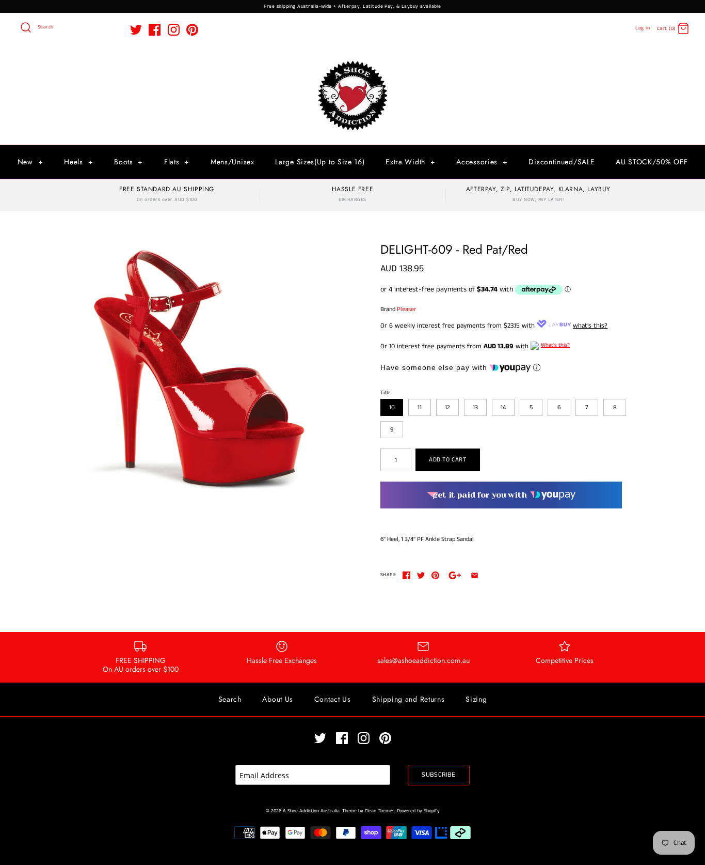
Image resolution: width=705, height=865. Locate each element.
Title (385, 392)
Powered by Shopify (418, 811)
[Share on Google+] (455, 575)
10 (392, 407)
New (30, 162)
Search (230, 699)
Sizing (476, 699)
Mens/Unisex (232, 162)
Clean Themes (379, 811)
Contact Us (332, 699)
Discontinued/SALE (561, 162)
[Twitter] (136, 30)
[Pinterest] (192, 30)
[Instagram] (174, 30)
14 (503, 407)
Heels (78, 162)
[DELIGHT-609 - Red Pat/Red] (199, 367)
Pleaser (406, 309)
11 (420, 407)
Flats (176, 162)
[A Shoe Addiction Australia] (352, 61)
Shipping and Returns (408, 699)
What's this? (555, 345)
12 (447, 407)
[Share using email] (474, 575)
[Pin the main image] (435, 575)
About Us (277, 699)
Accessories (481, 162)
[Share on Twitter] (421, 575)
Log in (642, 28)
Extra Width (410, 162)
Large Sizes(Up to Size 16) (319, 162)
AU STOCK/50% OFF (651, 162)
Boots (128, 162)
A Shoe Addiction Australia (311, 811)
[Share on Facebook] (406, 575)
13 (475, 407)
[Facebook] (155, 30)
